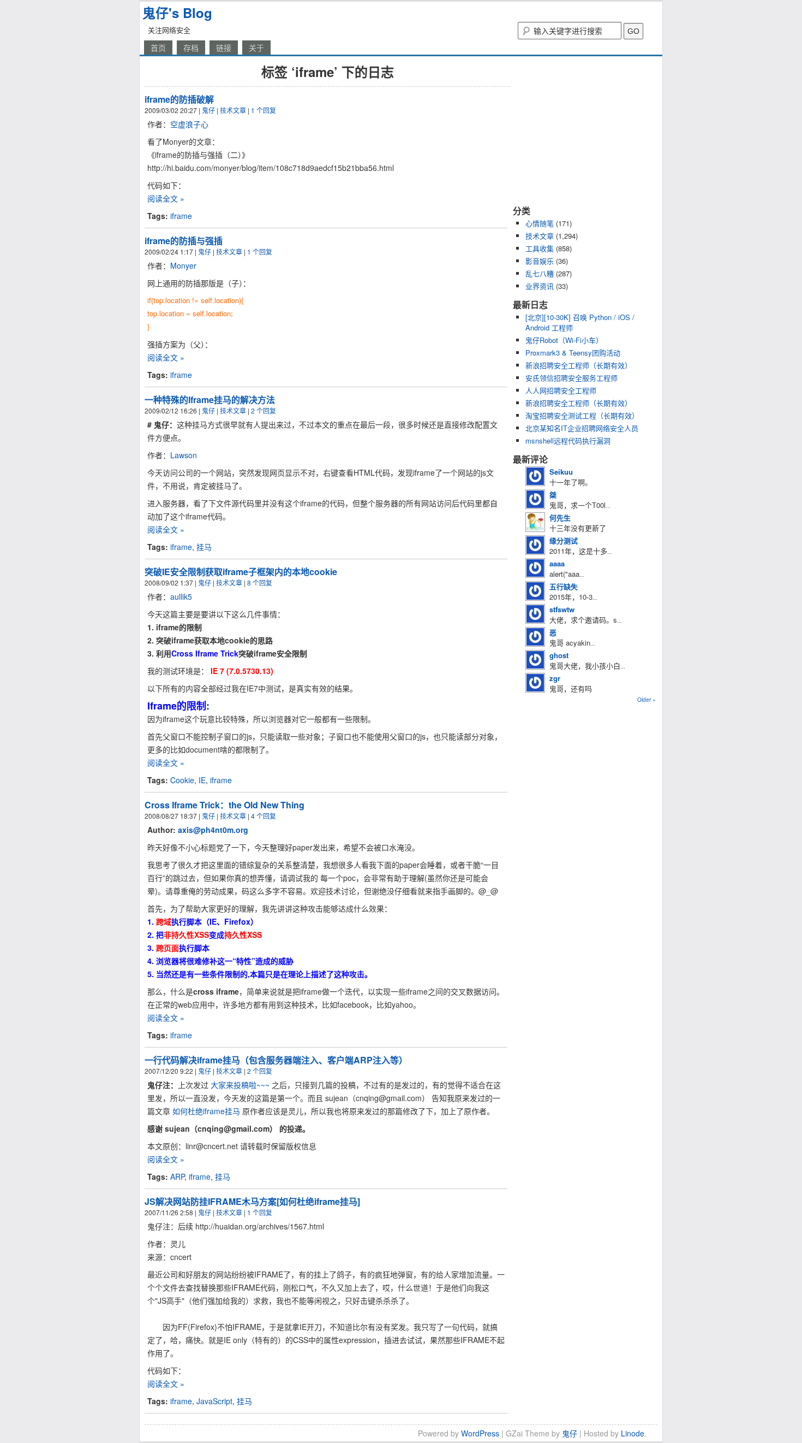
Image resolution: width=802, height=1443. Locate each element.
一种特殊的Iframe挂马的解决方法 (210, 399)
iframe (181, 215)
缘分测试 (563, 540)
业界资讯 (539, 286)
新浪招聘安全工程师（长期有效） (578, 365)
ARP (177, 1176)
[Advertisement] (581, 130)
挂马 (204, 546)
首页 (158, 47)
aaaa (557, 563)
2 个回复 (263, 410)
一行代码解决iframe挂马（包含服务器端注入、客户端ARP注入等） (276, 1060)
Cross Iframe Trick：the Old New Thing (224, 805)
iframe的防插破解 (179, 99)
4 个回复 (263, 815)
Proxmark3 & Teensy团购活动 (572, 352)
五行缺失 (563, 586)
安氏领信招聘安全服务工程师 (571, 377)
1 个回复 (263, 110)
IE (202, 779)
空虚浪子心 (189, 124)
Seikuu (561, 471)
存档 (191, 47)
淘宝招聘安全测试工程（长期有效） (582, 415)
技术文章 (233, 110)
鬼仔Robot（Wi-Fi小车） (564, 340)
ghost (558, 655)
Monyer (183, 265)
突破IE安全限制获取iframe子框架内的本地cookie (241, 571)
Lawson (183, 455)
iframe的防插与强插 (184, 240)
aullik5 (181, 596)
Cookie (182, 779)
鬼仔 (208, 110)
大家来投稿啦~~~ (240, 1084)
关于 (256, 47)
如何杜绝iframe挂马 (206, 1110)
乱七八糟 (539, 273)
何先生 (560, 517)
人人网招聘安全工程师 (560, 390)
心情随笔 (539, 223)
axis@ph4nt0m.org (213, 829)
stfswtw (561, 609)
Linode (632, 1433)
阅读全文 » (165, 198)
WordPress (480, 1433)
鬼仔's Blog (177, 12)
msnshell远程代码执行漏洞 (568, 440)
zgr (554, 678)
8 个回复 (259, 582)
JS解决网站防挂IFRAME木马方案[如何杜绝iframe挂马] (252, 1201)
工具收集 (539, 248)
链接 (223, 47)
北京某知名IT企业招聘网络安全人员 (581, 428)
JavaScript (214, 1400)
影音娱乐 (539, 261)
